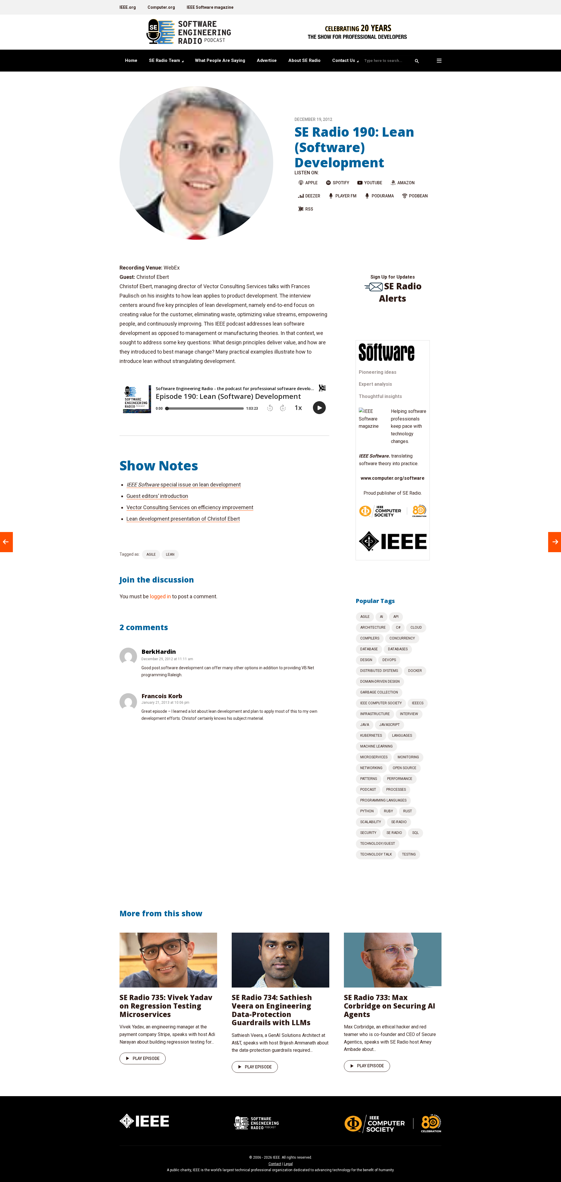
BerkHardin (158, 652)
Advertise (267, 60)
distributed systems (379, 671)
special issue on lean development (184, 485)
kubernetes (371, 735)
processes (396, 790)
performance (399, 779)
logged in (160, 596)
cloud (416, 627)
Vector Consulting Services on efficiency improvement (190, 507)
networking (371, 768)
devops (389, 660)
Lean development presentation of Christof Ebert (183, 519)
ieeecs (417, 703)
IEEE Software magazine (210, 7)
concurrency (402, 638)
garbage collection (379, 692)
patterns (368, 779)
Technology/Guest (377, 844)
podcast (368, 790)
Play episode (146, 1058)
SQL (415, 833)
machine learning (376, 746)
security (368, 833)
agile (151, 554)
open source (404, 768)
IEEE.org (128, 7)
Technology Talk (376, 854)
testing (409, 854)
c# (398, 627)
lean (170, 554)
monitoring (408, 757)
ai (381, 617)
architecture (373, 627)
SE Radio (394, 833)
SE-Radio (399, 822)
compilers (369, 638)
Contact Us (343, 60)
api (396, 617)
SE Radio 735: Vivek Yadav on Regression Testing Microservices (166, 1005)
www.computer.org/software (393, 478)
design (366, 660)
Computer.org (161, 7)
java (364, 725)
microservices (373, 757)
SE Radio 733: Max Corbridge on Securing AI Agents (389, 1005)
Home (131, 60)
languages (402, 735)
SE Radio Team (164, 60)
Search (417, 61)
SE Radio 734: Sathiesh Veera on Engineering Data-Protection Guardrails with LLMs (272, 1009)
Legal (288, 1164)
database (369, 649)
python (367, 811)
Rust (407, 811)
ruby (388, 811)
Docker (415, 671)
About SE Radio (304, 60)
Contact (275, 1164)
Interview (409, 714)
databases (398, 649)
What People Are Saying (220, 60)
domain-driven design (380, 681)
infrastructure (375, 714)
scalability (370, 822)
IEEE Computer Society (381, 703)
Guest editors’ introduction (157, 496)
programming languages (383, 800)
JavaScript (389, 725)
